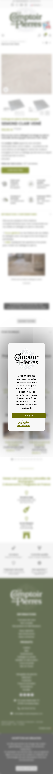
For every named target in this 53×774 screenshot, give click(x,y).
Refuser (23, 420)
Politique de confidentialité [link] (23, 425)
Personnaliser (23, 422)
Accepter (29, 415)
